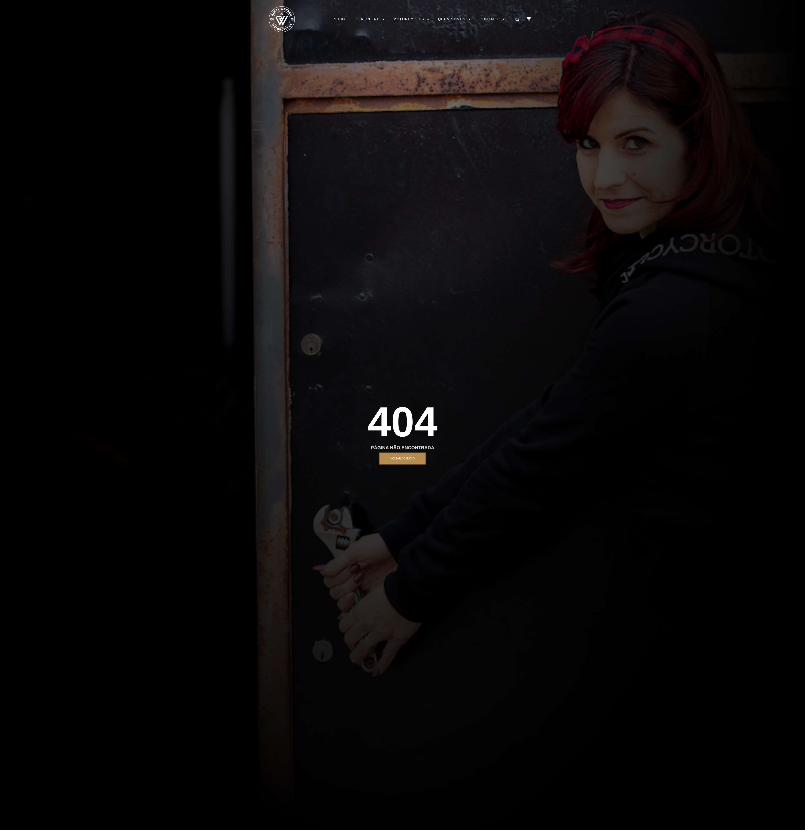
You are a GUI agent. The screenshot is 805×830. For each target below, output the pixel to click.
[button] (517, 19)
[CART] (528, 18)
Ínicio (338, 19)
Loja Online (366, 19)
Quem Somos (452, 19)
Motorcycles (408, 19)
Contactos (491, 19)
